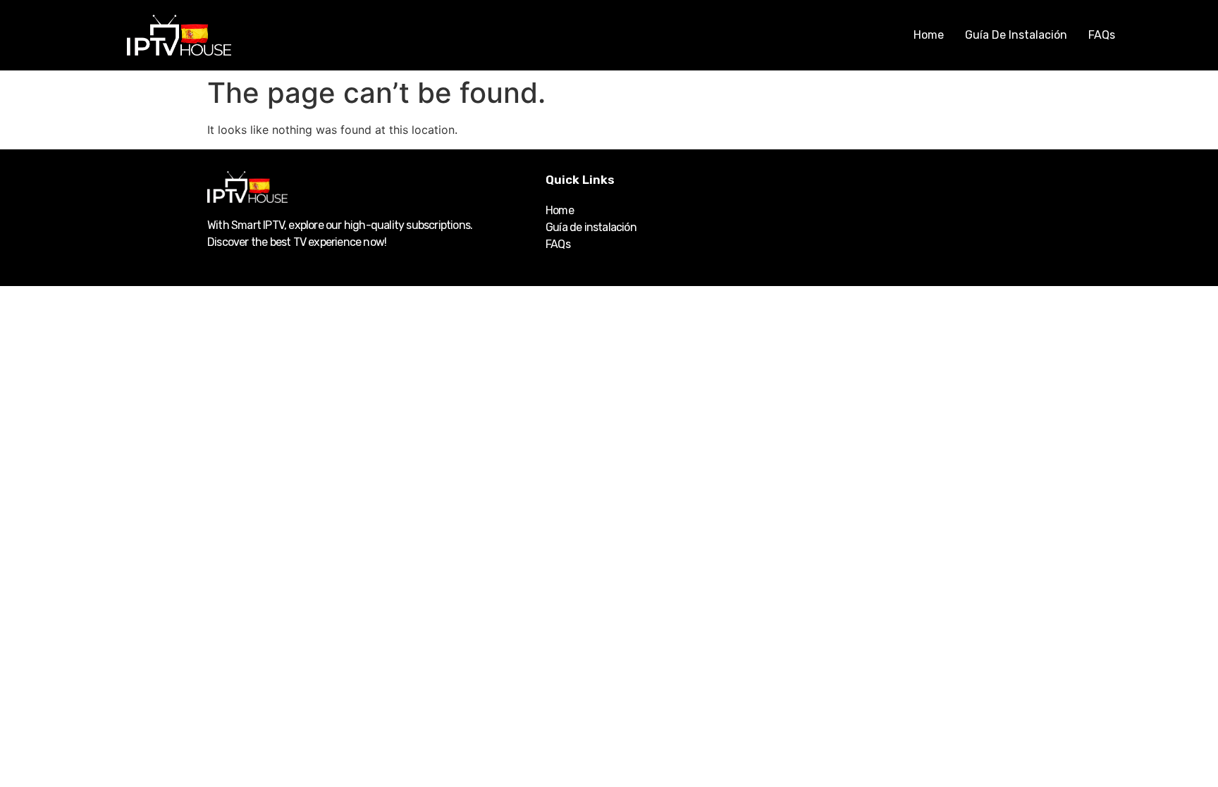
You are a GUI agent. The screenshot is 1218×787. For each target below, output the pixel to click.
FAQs (1101, 35)
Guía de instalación (1016, 35)
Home (929, 35)
